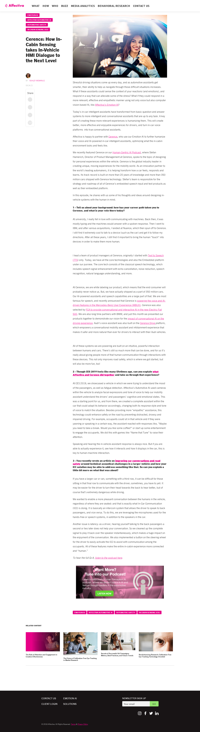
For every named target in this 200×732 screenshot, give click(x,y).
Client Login (49, 703)
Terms (73, 724)
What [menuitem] (36, 6)
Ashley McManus (37, 80)
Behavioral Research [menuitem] (114, 6)
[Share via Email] (30, 123)
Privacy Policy (83, 724)
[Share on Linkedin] (30, 115)
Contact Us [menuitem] (141, 6)
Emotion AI (32, 15)
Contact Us (48, 698)
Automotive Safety (36, 24)
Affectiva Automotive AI (39, 20)
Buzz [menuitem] (64, 6)
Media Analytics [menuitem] (83, 6)
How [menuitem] (46, 6)
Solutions (70, 703)
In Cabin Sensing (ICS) (37, 29)
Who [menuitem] (55, 6)
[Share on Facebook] (30, 99)
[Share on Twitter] (30, 107)
